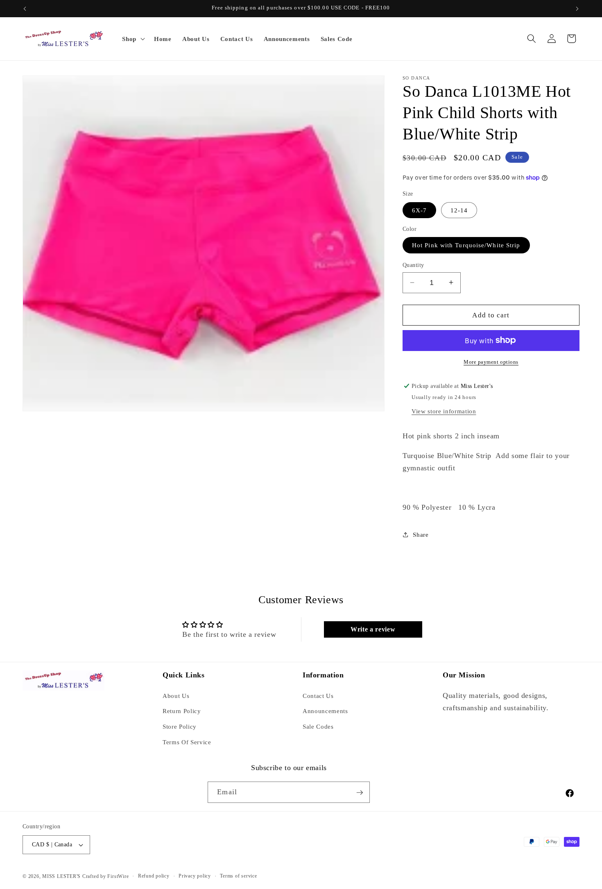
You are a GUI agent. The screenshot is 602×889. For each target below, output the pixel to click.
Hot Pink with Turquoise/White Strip (466, 245)
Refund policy (154, 876)
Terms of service (238, 876)
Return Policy (182, 710)
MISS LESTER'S (62, 876)
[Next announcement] (577, 8)
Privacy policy (195, 876)
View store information (444, 410)
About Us (176, 695)
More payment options (491, 362)
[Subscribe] (359, 792)
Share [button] (420, 534)
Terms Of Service (187, 741)
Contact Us (318, 695)
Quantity (413, 265)
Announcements (325, 710)
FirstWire (117, 876)
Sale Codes (318, 726)
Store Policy (180, 726)
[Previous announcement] (25, 8)
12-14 (459, 209)
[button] (133, 38)
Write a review (373, 629)
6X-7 (419, 209)
